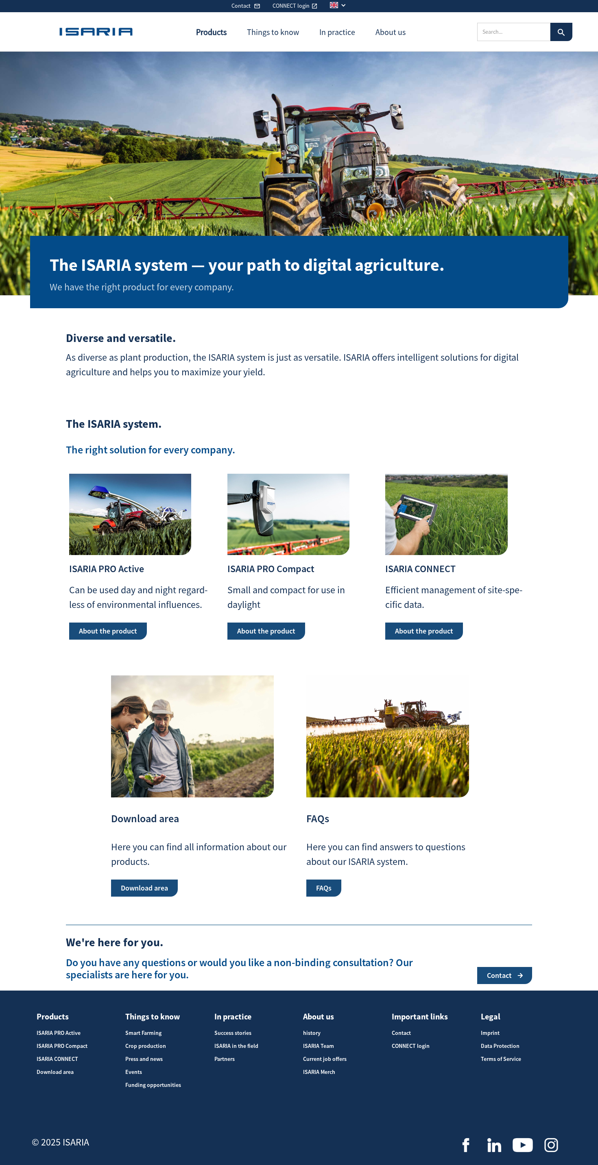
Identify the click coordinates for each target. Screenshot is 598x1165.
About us (318, 1016)
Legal (490, 1016)
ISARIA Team (318, 1046)
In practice (232, 1016)
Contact (401, 1033)
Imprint (490, 1033)
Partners (224, 1059)
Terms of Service (501, 1059)
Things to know (152, 1016)
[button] (342, 5)
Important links (420, 1016)
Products (53, 1016)
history (312, 1033)
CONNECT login (411, 1046)
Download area (55, 1072)
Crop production (145, 1046)
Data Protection (500, 1046)
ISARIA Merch (319, 1072)
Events (133, 1072)
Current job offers (325, 1059)
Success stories (232, 1033)
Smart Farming (143, 1033)
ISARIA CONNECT (57, 1059)
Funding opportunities (153, 1085)
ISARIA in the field (236, 1046)
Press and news (144, 1059)
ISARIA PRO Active (59, 1033)
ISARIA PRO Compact (62, 1046)
